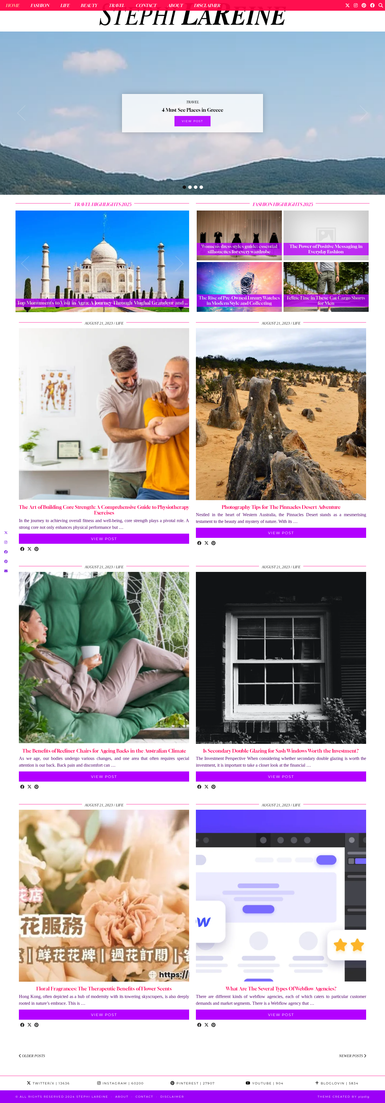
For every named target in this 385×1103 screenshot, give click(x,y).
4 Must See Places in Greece (192, 110)
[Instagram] (356, 5)
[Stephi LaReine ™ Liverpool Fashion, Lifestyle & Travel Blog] (192, 16)
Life (64, 5)
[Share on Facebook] (22, 549)
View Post (192, 121)
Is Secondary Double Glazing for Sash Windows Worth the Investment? (281, 751)
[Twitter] (347, 5)
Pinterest (195, 1083)
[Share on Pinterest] (36, 549)
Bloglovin (339, 1083)
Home (12, 5)
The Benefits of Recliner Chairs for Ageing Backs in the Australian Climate (104, 751)
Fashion (39, 5)
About (175, 5)
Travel (116, 5)
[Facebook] (372, 5)
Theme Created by (343, 1096)
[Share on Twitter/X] (29, 549)
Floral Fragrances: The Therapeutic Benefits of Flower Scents (104, 989)
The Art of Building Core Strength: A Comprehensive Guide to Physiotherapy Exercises (104, 510)
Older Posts (33, 1056)
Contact (146, 5)
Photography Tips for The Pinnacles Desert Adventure (281, 507)
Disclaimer (207, 5)
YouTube (267, 1083)
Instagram (122, 1083)
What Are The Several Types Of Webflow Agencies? (281, 989)
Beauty (89, 5)
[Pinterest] (364, 5)
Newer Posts (351, 1056)
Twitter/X (50, 1083)
